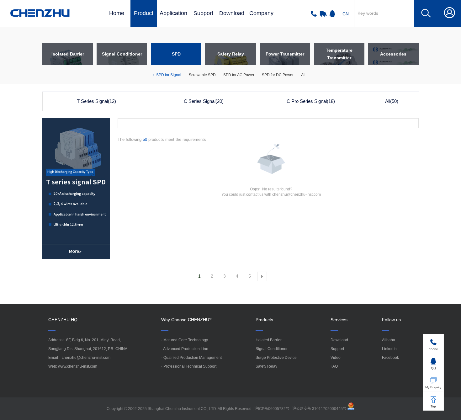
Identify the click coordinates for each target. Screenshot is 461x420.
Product (143, 13)
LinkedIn (389, 349)
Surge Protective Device (276, 357)
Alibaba (388, 340)
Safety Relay (266, 366)
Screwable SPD (202, 75)
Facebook (390, 357)
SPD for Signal (168, 75)
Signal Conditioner (272, 349)
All (303, 75)
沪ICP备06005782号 (271, 409)
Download (231, 13)
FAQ (334, 366)
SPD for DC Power (278, 75)
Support (203, 13)
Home (116, 13)
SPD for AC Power (238, 75)
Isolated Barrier (269, 340)
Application (173, 13)
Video (336, 357)
